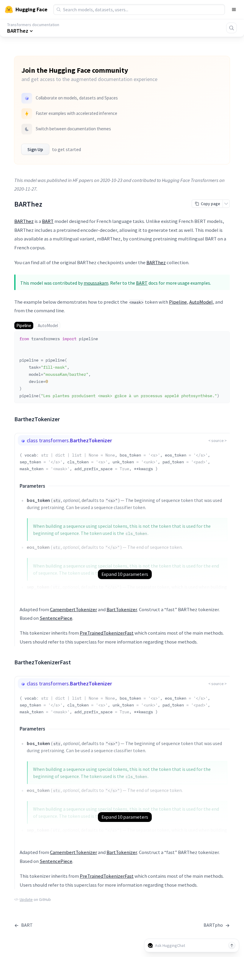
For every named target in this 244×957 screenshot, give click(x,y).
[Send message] (231, 945)
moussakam (96, 283)
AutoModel (201, 302)
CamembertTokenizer (73, 609)
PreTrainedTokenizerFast (107, 633)
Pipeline (178, 302)
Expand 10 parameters (124, 574)
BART (48, 221)
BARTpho (217, 925)
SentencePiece (56, 618)
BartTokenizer (122, 609)
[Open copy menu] (226, 203)
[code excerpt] (222, 337)
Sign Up (35, 149)
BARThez (24, 221)
